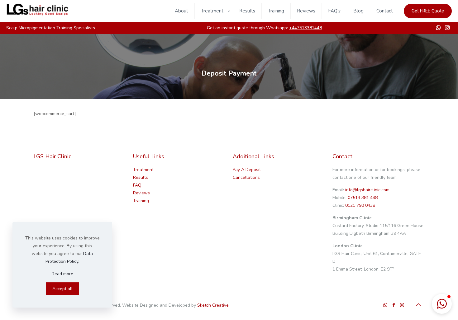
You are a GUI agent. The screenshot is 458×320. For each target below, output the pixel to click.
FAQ (137, 185)
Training (141, 201)
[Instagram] (402, 305)
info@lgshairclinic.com (367, 190)
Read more (62, 274)
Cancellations (246, 177)
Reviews (141, 193)
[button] (442, 304)
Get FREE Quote (428, 11)
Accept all (62, 289)
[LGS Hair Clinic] (37, 14)
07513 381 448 (363, 198)
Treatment (143, 170)
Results (140, 177)
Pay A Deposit (247, 170)
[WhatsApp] (385, 305)
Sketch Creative (213, 305)
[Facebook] (393, 305)
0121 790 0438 (359, 205)
